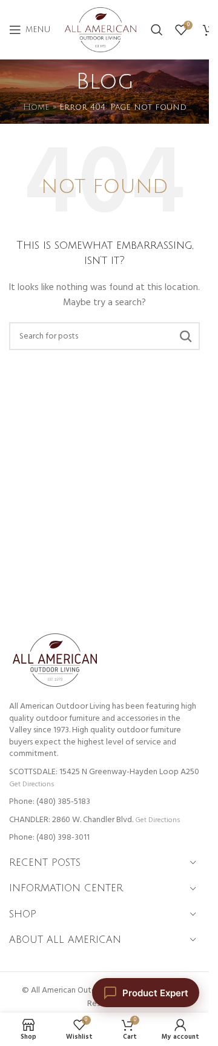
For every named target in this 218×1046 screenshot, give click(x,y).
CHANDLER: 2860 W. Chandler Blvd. (71, 820)
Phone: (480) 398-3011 (49, 838)
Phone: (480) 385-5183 (49, 802)
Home (36, 107)
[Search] (157, 30)
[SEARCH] (186, 336)
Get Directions (31, 784)
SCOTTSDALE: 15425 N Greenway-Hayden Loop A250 (104, 772)
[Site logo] (100, 30)
